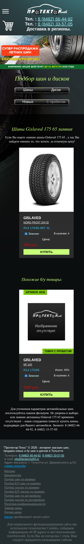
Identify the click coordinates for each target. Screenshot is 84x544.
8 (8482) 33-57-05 (55, 24)
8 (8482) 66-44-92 (55, 19)
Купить (46, 252)
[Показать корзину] (8, 29)
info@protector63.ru (26, 459)
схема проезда (15, 466)
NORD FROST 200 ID (36, 222)
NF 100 (27, 364)
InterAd (8, 517)
